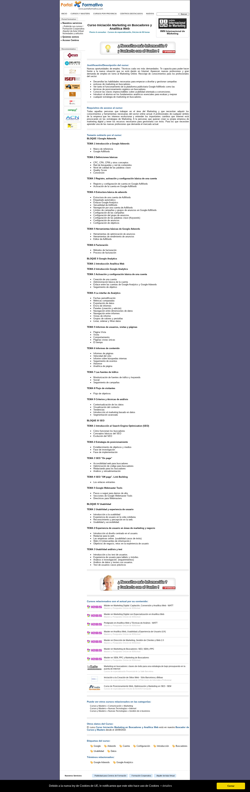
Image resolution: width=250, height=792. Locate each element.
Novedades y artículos (73, 33)
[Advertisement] (150, 6)
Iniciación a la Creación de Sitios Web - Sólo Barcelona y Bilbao (133, 677)
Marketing (128, 706)
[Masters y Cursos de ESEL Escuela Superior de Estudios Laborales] (72, 59)
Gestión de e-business (139, 711)
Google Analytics (124, 762)
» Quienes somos (70, 37)
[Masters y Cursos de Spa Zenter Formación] (72, 74)
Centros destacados (131, 14)
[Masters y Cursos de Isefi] (72, 82)
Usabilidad (99, 751)
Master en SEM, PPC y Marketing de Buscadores (126, 657)
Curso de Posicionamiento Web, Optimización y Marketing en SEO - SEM (137, 686)
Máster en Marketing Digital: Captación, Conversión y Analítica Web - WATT (138, 605)
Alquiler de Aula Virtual (73, 31)
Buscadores (181, 746)
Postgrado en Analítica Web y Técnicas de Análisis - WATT (130, 623)
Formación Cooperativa (73, 29)
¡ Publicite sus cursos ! (73, 26)
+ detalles (166, 785)
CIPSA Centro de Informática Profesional (154, 680)
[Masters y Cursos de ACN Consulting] (72, 121)
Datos (113, 751)
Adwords (111, 746)
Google (97, 746)
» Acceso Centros (70, 40)
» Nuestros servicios (71, 23)
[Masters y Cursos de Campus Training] (72, 113)
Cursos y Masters (80, 14)
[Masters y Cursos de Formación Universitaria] (72, 98)
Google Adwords (102, 762)
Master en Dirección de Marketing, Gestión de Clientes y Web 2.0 (134, 640)
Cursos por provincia (105, 14)
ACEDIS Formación (143, 689)
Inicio (64, 14)
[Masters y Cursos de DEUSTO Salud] (72, 66)
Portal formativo (69, 19)
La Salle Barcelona (145, 671)
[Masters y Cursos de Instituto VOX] (72, 90)
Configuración (143, 746)
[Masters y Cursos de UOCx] (72, 129)
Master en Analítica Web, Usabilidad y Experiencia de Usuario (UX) (135, 631)
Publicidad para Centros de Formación (110, 776)
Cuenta (126, 746)
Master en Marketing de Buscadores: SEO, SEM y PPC (129, 649)
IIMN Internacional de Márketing (172, 32)
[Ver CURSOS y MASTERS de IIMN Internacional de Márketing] (172, 28)
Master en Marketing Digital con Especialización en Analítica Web (134, 614)
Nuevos (150, 14)
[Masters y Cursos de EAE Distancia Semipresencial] (72, 106)
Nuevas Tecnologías (117, 708)
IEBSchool (136, 608)
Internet (132, 708)
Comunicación (115, 706)
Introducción (163, 746)
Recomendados (69, 49)
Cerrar (230, 786)
